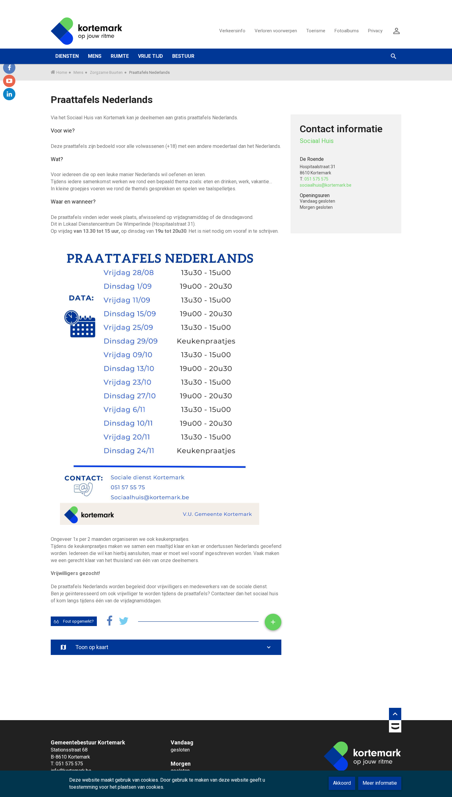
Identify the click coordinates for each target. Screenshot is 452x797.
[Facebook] (109, 621)
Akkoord (342, 783)
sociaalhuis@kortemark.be (325, 185)
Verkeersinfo (232, 31)
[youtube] (9, 81)
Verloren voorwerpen (276, 31)
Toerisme (315, 31)
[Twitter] (124, 621)
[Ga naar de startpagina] (86, 30)
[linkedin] (9, 94)
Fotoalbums (347, 31)
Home (61, 72)
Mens (78, 72)
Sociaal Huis (317, 141)
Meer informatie (380, 783)
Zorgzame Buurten (106, 72)
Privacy (375, 31)
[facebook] (9, 67)
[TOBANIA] (395, 727)
